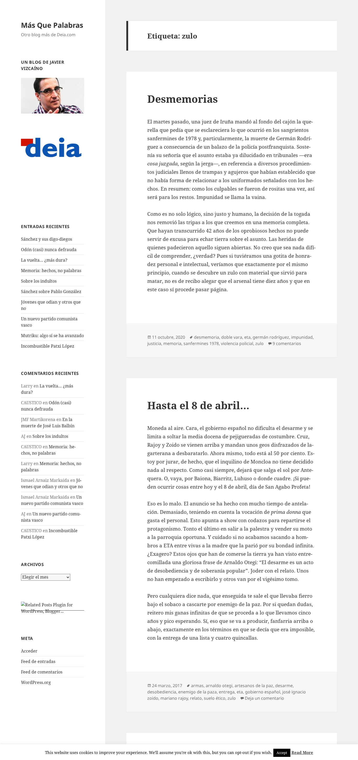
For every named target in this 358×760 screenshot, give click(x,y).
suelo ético (214, 698)
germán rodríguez (271, 337)
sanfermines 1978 (201, 343)
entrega (227, 692)
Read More (302, 752)
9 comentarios (287, 343)
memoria (172, 343)
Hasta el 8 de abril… (198, 405)
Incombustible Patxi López (47, 346)
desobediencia (161, 692)
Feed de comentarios (41, 672)
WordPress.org (36, 682)
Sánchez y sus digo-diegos (46, 239)
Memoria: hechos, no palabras (51, 270)
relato (196, 698)
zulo (259, 343)
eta (247, 337)
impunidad (302, 337)
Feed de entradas (38, 661)
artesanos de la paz (254, 685)
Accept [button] (281, 752)
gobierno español (262, 692)
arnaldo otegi (219, 685)
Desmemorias (182, 99)
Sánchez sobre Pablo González (51, 291)
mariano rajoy (174, 698)
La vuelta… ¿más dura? (44, 260)
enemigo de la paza (197, 692)
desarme (284, 685)
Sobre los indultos (39, 281)
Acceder (29, 651)
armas (197, 685)
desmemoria (206, 337)
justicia (154, 343)
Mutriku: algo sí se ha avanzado (52, 335)
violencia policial (237, 343)
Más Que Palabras (52, 25)
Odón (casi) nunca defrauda (49, 249)
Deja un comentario (264, 698)
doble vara (231, 337)
